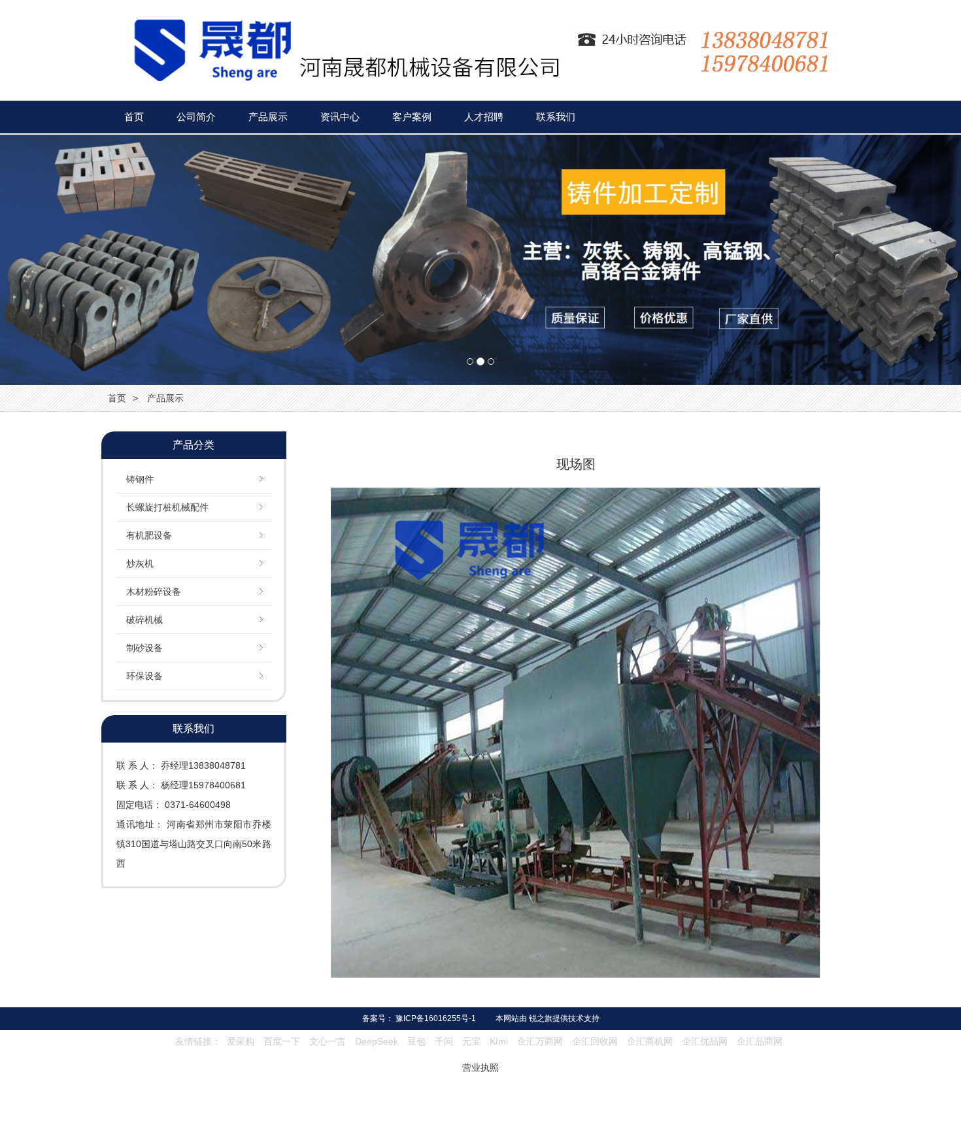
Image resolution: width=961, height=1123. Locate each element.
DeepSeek (378, 1041)
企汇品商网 (760, 1041)
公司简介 (196, 116)
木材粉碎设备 (153, 591)
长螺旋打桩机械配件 (167, 507)
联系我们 (555, 116)
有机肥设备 (149, 535)
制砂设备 (144, 648)
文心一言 (327, 1041)
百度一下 (281, 1041)
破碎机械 (144, 619)
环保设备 (144, 676)
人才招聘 (483, 116)
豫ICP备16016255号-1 (436, 1018)
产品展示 (268, 116)
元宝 (471, 1041)
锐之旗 (540, 1018)
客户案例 (411, 116)
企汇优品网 (705, 1041)
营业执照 (480, 1067)
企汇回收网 (595, 1041)
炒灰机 (140, 563)
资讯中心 (340, 116)
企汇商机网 (650, 1041)
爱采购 (240, 1041)
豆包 (416, 1041)
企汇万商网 (540, 1041)
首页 (134, 116)
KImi (499, 1041)
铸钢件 (140, 479)
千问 (444, 1041)
